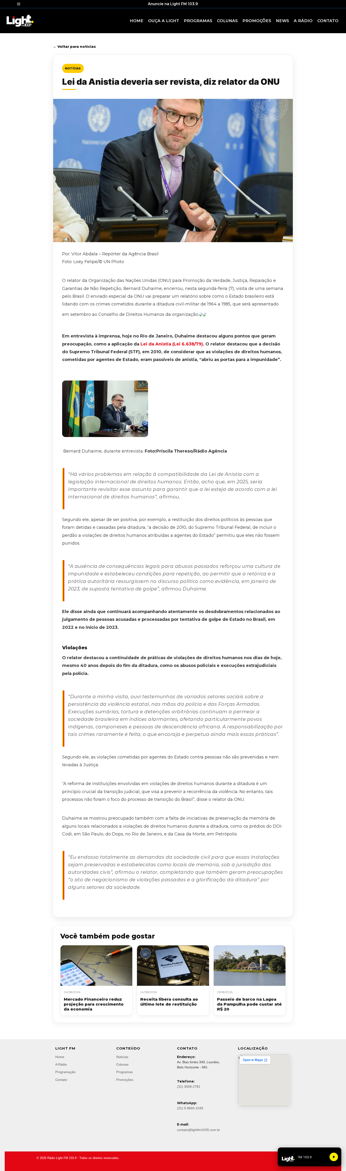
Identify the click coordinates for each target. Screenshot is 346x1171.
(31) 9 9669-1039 (190, 1108)
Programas (124, 1072)
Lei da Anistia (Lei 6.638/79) (172, 344)
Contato (61, 1080)
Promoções (124, 1080)
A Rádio (61, 1064)
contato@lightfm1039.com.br (198, 1130)
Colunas (122, 1064)
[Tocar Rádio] (334, 1157)
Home (59, 1057)
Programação (65, 1072)
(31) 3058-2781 (188, 1086)
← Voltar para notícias (74, 46)
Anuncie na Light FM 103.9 (173, 4)
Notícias (73, 68)
